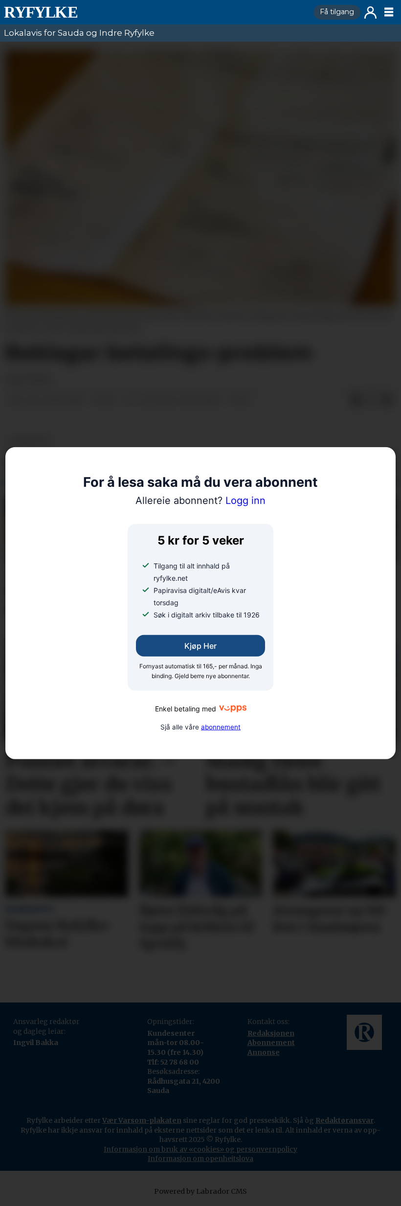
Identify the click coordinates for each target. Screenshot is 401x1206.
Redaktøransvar (344, 1120)
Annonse (263, 1052)
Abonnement (271, 1042)
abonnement (221, 727)
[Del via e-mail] (387, 400)
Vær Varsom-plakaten (141, 1120)
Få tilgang (337, 11)
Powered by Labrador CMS (200, 1191)
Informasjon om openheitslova (200, 1158)
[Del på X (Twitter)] (371, 400)
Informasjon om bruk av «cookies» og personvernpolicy (200, 1149)
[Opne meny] (388, 12)
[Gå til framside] (155, 12)
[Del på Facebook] (356, 400)
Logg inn (370, 12)
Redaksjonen (270, 1033)
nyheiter (30, 441)
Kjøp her (200, 646)
